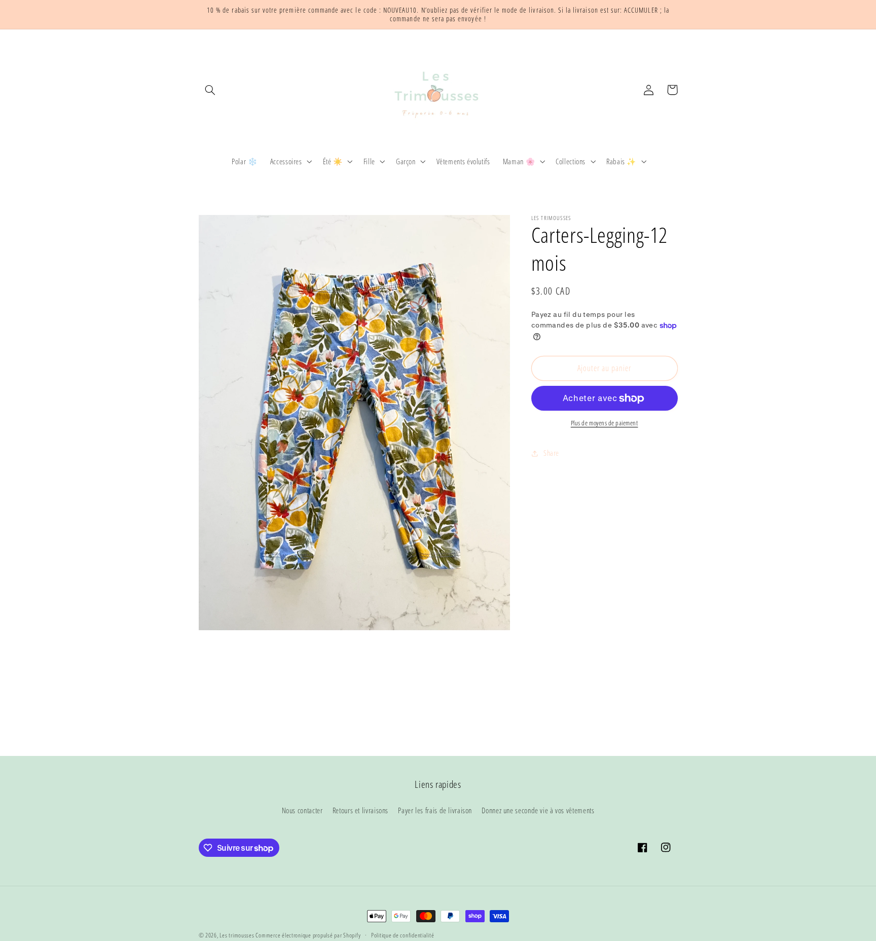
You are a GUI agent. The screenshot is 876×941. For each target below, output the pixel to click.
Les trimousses (238, 935)
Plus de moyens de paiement (604, 423)
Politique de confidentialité (402, 935)
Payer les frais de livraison (435, 810)
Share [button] (551, 453)
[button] (210, 89)
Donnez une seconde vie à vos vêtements (538, 810)
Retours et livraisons (360, 810)
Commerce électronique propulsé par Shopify (308, 935)
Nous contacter (302, 810)
